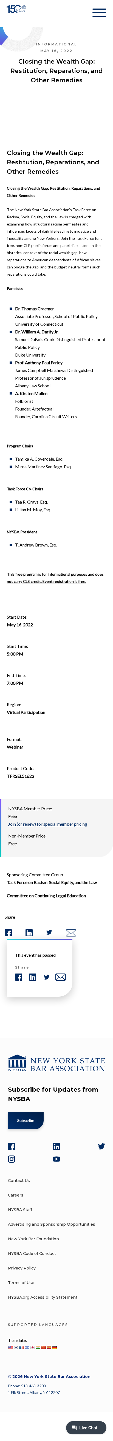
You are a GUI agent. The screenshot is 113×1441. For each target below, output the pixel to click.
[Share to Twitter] (49, 933)
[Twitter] (101, 1146)
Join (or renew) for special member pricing (47, 823)
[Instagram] (11, 1159)
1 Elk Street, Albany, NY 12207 (34, 1392)
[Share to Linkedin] (29, 935)
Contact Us (19, 1180)
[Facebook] (11, 1146)
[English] (10, 1347)
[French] (21, 1347)
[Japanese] (32, 1347)
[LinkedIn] (56, 1146)
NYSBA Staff (20, 1209)
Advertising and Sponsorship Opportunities (51, 1224)
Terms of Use (21, 1282)
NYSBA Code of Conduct (32, 1253)
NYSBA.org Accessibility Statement (42, 1297)
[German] (54, 1347)
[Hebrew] (26, 1347)
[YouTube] (56, 1159)
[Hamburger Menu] (99, 14)
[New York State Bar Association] (17, 13)
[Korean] (15, 1347)
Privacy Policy (22, 1268)
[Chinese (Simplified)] (43, 1347)
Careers (15, 1195)
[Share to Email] (71, 935)
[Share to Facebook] (8, 935)
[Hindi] (37, 1347)
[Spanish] (48, 1347)
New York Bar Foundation (33, 1238)
